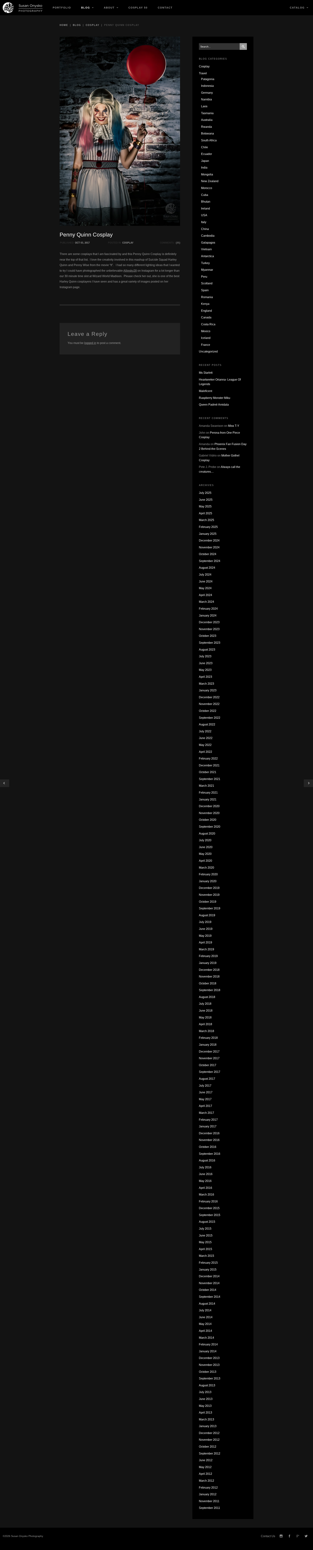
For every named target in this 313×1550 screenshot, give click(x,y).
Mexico (205, 331)
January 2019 (207, 962)
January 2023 (207, 690)
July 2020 (205, 840)
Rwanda (206, 126)
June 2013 (205, 1398)
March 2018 (206, 1031)
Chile (204, 147)
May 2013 (205, 1405)
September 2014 (209, 1296)
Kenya (205, 303)
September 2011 (209, 1507)
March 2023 (206, 683)
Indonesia (207, 85)
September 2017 (209, 1071)
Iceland (205, 337)
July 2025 (205, 492)
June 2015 (205, 1235)
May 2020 (205, 853)
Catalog (297, 7)
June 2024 (205, 581)
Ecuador (206, 153)
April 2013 (205, 1412)
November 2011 (209, 1501)
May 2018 (205, 1017)
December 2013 (209, 1358)
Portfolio (62, 7)
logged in (90, 343)
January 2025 (207, 533)
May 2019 (205, 935)
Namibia (206, 99)
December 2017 (209, 1051)
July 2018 (205, 1003)
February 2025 (208, 526)
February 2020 (208, 874)
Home (64, 25)
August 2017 (207, 1078)
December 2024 (209, 540)
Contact (165, 7)
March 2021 (206, 785)
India (204, 167)
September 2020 (209, 826)
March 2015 (206, 1255)
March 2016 (206, 1194)
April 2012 (205, 1473)
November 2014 (209, 1283)
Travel (203, 73)
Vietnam (206, 249)
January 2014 (207, 1351)
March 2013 (206, 1419)
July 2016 (205, 1167)
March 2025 (206, 520)
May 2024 (205, 588)
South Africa (209, 140)
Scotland (206, 283)
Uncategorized (208, 351)
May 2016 (205, 1180)
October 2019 (207, 901)
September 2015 (209, 1215)
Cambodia (207, 235)
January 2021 (207, 799)
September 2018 (209, 990)
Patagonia (207, 79)
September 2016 (209, 1153)
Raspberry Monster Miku (214, 397)
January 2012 (207, 1494)
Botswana (207, 133)
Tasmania (207, 113)
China (205, 229)
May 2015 (205, 1242)
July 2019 (205, 922)
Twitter (306, 1536)
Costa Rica (208, 324)
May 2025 (205, 506)
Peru (204, 276)
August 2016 (207, 1160)
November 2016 (209, 1140)
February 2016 (208, 1201)
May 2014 (205, 1323)
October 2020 (207, 819)
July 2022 (205, 731)
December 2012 (209, 1433)
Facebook (289, 1536)
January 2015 (207, 1269)
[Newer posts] (308, 783)
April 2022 (205, 751)
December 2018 (209, 969)
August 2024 (207, 567)
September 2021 (209, 779)
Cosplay (92, 25)
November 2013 (209, 1364)
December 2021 (209, 765)
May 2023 (205, 669)
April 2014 (205, 1330)
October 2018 (207, 983)
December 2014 (209, 1276)
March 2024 (206, 601)
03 (82, 242)
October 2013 (207, 1371)
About (109, 7)
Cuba (204, 194)
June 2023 (205, 663)
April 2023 (205, 676)
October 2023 (207, 635)
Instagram (281, 1536)
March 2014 (206, 1337)
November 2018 (209, 976)
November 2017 (209, 1058)
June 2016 (205, 1174)
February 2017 (208, 1119)
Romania (207, 297)
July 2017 (205, 1085)
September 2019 (209, 908)
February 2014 (208, 1344)
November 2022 (209, 704)
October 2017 (207, 1065)
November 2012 (209, 1439)
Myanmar (207, 269)
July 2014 (205, 1310)
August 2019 (207, 915)
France (205, 344)
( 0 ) (178, 242)
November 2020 (209, 813)
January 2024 (207, 615)
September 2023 (209, 642)
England (206, 310)
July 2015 (205, 1228)
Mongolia (207, 174)
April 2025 (205, 513)
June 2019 (205, 928)
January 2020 (207, 881)
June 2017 (205, 1092)
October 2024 (207, 554)
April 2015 (205, 1249)
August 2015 (207, 1221)
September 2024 (209, 561)
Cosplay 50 (138, 7)
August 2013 (207, 1385)
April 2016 (205, 1187)
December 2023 (209, 622)
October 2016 (207, 1146)
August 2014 (207, 1303)
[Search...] (243, 46)
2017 (87, 242)
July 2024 (205, 574)
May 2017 (205, 1099)
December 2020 (209, 806)
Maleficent (205, 391)
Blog (85, 7)
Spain (205, 290)
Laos (204, 106)
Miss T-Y (233, 425)
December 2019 (209, 887)
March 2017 (206, 1112)
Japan (205, 160)
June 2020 (205, 847)
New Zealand (209, 181)
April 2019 (205, 942)
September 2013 (209, 1378)
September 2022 (209, 717)
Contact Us (268, 1536)
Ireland (205, 208)
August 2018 (207, 997)
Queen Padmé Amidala (214, 404)
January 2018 (207, 1044)
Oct (77, 242)
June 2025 (205, 499)
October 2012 (207, 1446)
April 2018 (205, 1024)
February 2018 (208, 1037)
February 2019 (208, 956)
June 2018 (205, 1010)
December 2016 (209, 1133)
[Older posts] (4, 783)
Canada (206, 317)
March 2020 (206, 867)
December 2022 (209, 697)
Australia (206, 119)
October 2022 (207, 710)
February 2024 (208, 608)
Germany (207, 92)
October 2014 (207, 1289)
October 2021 (207, 772)
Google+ (298, 1536)
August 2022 (207, 724)
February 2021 (208, 792)
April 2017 (205, 1105)
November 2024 (209, 547)
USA (204, 215)
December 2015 (209, 1208)
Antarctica (207, 256)
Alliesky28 (130, 270)
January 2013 (207, 1426)
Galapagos (208, 242)
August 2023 (207, 649)
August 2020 (207, 833)
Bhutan (205, 201)
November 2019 (209, 894)
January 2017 (207, 1126)
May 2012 (205, 1467)
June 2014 (205, 1317)
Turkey (205, 263)
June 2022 (205, 738)
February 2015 (208, 1262)
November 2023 (209, 629)
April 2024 (205, 595)
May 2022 (205, 744)
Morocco (206, 188)
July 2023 (205, 656)
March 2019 (206, 949)
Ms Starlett (205, 372)
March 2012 (206, 1480)
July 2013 (205, 1392)
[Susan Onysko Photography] (24, 7)
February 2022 (208, 758)
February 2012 (208, 1487)
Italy (203, 222)
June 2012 (205, 1460)
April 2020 (205, 860)
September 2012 (209, 1453)
